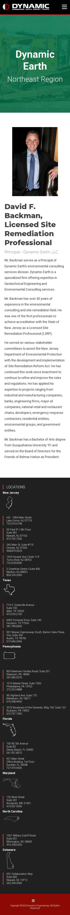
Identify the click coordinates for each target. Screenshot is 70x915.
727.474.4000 (14, 768)
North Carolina (12, 811)
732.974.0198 (14, 523)
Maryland (9, 773)
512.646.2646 (14, 641)
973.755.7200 (14, 538)
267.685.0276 (14, 677)
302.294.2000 (14, 883)
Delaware (9, 850)
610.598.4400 (14, 701)
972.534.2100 (14, 614)
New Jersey (11, 492)
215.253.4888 (14, 689)
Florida (7, 718)
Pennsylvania (12, 646)
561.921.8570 (14, 752)
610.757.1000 (14, 713)
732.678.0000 (14, 563)
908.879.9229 (14, 550)
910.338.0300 (14, 844)
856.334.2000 (14, 575)
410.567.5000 (14, 806)
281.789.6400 (14, 626)
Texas (7, 580)
